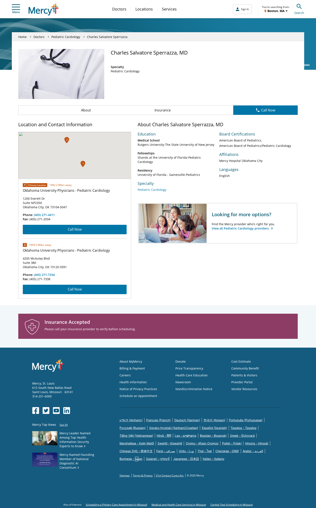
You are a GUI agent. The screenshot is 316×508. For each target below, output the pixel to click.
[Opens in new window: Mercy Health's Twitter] (46, 410)
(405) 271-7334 (44, 275)
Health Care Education (191, 375)
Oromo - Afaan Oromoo (202, 443)
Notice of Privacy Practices (138, 389)
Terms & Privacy (143, 475)
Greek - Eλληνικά (242, 435)
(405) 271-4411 (44, 215)
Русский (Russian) (133, 428)
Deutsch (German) (187, 420)
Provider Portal (242, 382)
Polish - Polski (231, 443)
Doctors (119, 9)
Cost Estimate (241, 361)
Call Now (268, 110)
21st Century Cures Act (170, 475)
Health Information (133, 382)
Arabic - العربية (253, 451)
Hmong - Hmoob (256, 443)
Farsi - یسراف (165, 451)
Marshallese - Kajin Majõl (137, 443)
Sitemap (125, 475)
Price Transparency (189, 368)
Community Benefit (245, 368)
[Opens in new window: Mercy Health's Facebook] (35, 410)
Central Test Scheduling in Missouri (231, 504)
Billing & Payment (132, 368)
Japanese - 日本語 (186, 459)
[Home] (43, 9)
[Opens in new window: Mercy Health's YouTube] (56, 410)
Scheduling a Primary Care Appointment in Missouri (116, 504)
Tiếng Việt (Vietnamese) (136, 435)
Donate (180, 361)
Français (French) (158, 420)
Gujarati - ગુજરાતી (158, 459)
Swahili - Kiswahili (170, 443)
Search (299, 13)
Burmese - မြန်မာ (131, 459)
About (86, 110)
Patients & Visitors (244, 375)
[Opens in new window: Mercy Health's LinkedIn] (66, 410)
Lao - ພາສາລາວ (185, 435)
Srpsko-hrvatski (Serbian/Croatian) (173, 428)
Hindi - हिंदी (164, 435)
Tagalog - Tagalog (243, 428)
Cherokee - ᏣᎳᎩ (227, 451)
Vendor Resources (244, 389)
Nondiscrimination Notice (193, 389)
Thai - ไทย (205, 451)
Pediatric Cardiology (65, 37)
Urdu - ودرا (186, 451)
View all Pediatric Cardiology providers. (241, 228)
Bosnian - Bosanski (213, 435)
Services (169, 9)
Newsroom (183, 382)
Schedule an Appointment (138, 396)
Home (22, 37)
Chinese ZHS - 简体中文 (136, 451)
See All (64, 425)
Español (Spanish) (214, 428)
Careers (125, 375)
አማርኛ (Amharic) (131, 420)
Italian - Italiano (213, 459)
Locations (144, 9)
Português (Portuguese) (245, 420)
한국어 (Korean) (214, 420)
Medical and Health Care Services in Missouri (179, 504)
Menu (16, 12)
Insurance (163, 110)
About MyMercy (131, 361)
